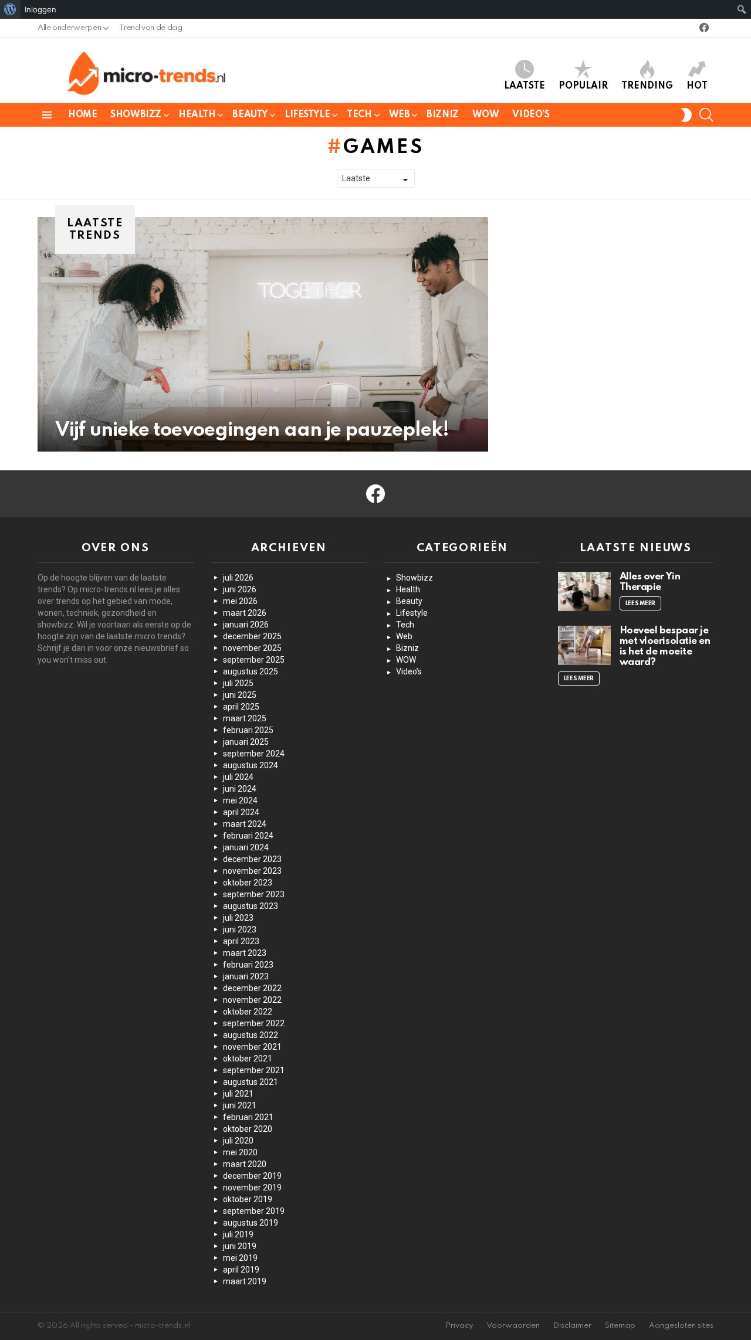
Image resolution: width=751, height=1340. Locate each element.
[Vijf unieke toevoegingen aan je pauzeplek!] (263, 334)
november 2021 (252, 1046)
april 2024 (241, 812)
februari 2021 (248, 1117)
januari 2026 (246, 624)
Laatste (524, 86)
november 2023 (252, 871)
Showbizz (135, 115)
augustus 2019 (250, 1222)
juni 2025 (239, 695)
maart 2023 (244, 953)
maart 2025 (244, 718)
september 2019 (254, 1211)
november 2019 (252, 1187)
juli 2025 (238, 683)
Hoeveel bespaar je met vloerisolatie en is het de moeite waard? (665, 646)
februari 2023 (248, 964)
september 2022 (254, 1023)
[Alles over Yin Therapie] (584, 591)
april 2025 (241, 706)
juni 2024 (239, 788)
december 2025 (252, 636)
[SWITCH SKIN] (686, 115)
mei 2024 (240, 800)
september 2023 (254, 894)
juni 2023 (239, 929)
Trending (647, 86)
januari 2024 (246, 847)
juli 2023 (238, 917)
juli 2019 (238, 1234)
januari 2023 (246, 976)
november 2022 (252, 1000)
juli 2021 (238, 1093)
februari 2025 (248, 730)
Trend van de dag (150, 28)
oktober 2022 (247, 1011)
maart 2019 (244, 1281)
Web (399, 115)
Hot (697, 86)
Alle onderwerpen (69, 28)
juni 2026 (239, 589)
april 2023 (241, 941)
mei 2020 (240, 1152)
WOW (485, 115)
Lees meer (640, 603)
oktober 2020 (247, 1129)
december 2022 (252, 988)
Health (196, 115)
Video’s (530, 115)
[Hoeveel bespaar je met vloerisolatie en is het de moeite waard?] (584, 645)
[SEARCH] (706, 115)
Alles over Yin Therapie (650, 582)
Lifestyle (307, 115)
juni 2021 (239, 1105)
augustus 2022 (250, 1035)
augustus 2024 (250, 765)
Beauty (249, 115)
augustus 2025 (250, 671)
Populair (583, 86)
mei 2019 (240, 1258)
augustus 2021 (250, 1082)
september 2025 (254, 659)
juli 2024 (238, 777)
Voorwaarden (513, 1325)
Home (82, 115)
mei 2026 (240, 601)
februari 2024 (248, 835)
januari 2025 (246, 742)
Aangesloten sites (681, 1325)
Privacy (459, 1325)
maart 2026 (244, 613)
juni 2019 (239, 1246)
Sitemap (620, 1325)
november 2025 (252, 648)
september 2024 (254, 753)
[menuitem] (10, 9)
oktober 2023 (247, 882)
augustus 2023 (250, 906)
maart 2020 (244, 1164)
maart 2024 (244, 824)
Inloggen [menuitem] (40, 9)
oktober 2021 (247, 1058)
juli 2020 (238, 1140)
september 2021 (254, 1070)
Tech (359, 115)
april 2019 (241, 1269)
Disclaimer (572, 1325)
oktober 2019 (247, 1199)
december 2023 (252, 859)
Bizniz (442, 115)
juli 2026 (238, 577)
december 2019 (252, 1175)
